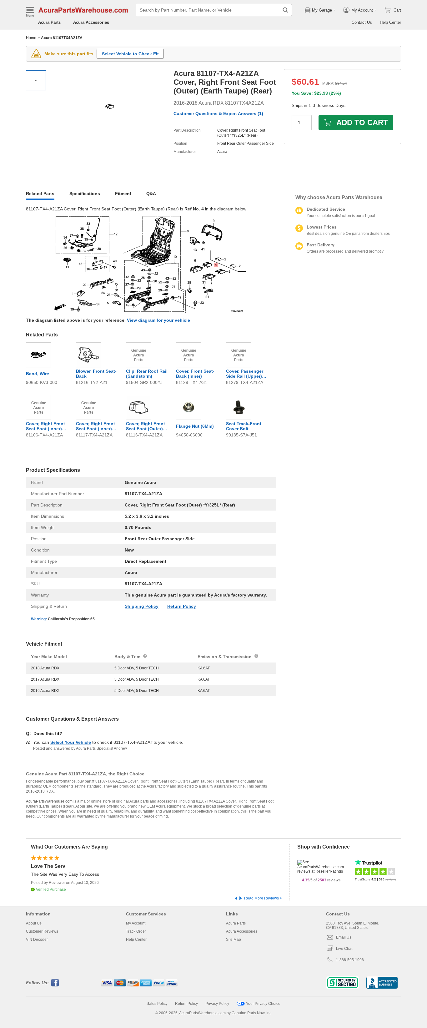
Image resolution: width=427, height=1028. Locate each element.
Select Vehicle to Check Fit (130, 53)
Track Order (136, 931)
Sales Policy (157, 1003)
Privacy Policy (217, 1003)
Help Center (390, 22)
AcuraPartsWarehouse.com (49, 801)
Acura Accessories (91, 22)
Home (31, 38)
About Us (34, 923)
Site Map (233, 939)
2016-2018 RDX (40, 791)
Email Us (343, 937)
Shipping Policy (141, 606)
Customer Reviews (42, 931)
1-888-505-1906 (350, 960)
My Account (135, 923)
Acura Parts (49, 22)
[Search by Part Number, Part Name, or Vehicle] (285, 10)
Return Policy (181, 606)
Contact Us (362, 22)
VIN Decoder (37, 939)
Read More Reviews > (263, 898)
